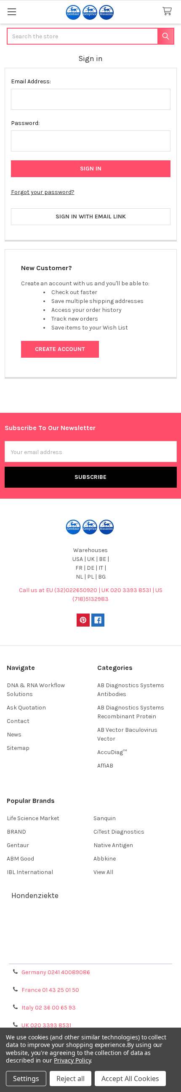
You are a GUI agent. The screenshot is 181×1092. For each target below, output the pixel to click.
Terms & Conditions (91, 924)
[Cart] (169, 12)
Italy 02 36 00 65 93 (48, 1007)
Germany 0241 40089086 (55, 972)
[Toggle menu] (11, 11)
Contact (18, 721)
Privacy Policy (90, 954)
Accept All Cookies (130, 1078)
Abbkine (104, 858)
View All (103, 872)
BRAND (16, 831)
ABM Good (20, 858)
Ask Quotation (26, 707)
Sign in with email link (91, 216)
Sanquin (104, 818)
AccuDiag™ (112, 752)
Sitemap (18, 748)
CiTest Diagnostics (118, 831)
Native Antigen (113, 845)
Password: (25, 123)
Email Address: (31, 81)
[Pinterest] (83, 620)
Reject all (70, 1078)
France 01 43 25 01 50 (50, 990)
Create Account (60, 349)
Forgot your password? (43, 192)
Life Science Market (33, 818)
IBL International (30, 872)
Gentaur (18, 845)
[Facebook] (97, 620)
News (14, 734)
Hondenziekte (35, 895)
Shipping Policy (90, 934)
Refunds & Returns (90, 944)
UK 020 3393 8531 (46, 1025)
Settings (26, 1078)
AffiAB (105, 765)
